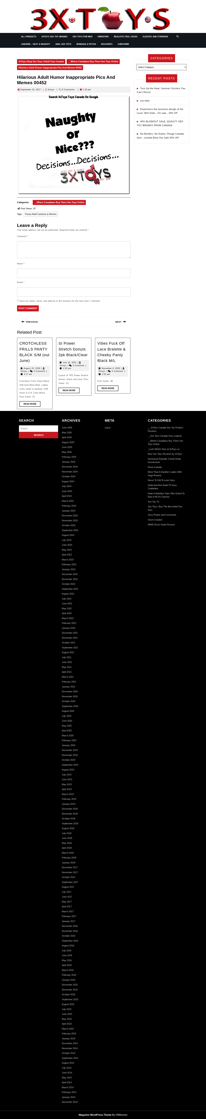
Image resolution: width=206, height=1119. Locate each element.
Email (20, 282)
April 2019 (67, 789)
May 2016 (67, 960)
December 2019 (70, 750)
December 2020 (70, 691)
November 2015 (70, 989)
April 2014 (67, 1082)
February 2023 (69, 564)
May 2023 (67, 550)
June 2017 (67, 896)
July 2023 (66, 540)
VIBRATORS (103, 36)
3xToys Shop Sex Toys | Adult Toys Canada (41, 61)
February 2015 (69, 1033)
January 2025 (68, 462)
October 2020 (68, 701)
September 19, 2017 (30, 89)
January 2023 (68, 569)
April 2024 (67, 496)
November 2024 (70, 471)
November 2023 (70, 520)
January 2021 (68, 686)
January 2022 (68, 628)
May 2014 (67, 1077)
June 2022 (67, 603)
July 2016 (66, 950)
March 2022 (68, 618)
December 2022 (70, 574)
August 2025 (68, 442)
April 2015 (67, 1023)
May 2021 (67, 667)
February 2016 (69, 975)
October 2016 (68, 936)
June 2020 (67, 720)
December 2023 (70, 515)
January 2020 (68, 745)
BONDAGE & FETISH (86, 44)
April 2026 (67, 437)
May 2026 (67, 432)
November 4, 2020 (111, 368)
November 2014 (70, 1048)
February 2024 (69, 505)
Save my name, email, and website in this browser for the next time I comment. (60, 301)
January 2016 (68, 980)
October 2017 (68, 877)
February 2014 (69, 1092)
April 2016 (67, 965)
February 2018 (69, 857)
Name (20, 264)
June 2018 (67, 838)
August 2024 (68, 481)
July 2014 (66, 1068)
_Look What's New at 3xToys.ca (163, 449)
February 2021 (69, 681)
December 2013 (70, 1102)
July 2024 (66, 486)
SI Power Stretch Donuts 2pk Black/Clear (73, 349)
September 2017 (70, 882)
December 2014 (70, 1043)
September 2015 (70, 999)
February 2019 (69, 799)
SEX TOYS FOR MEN (82, 36)
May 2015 (67, 1019)
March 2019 (68, 794)
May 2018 (67, 843)
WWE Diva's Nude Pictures (161, 524)
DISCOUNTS (107, 44)
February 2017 (69, 916)
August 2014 (68, 1063)
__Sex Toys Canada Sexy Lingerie (165, 436)
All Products (28, 36)
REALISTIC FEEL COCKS (126, 36)
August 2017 (68, 887)
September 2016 (70, 940)
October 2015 (68, 994)
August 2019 (68, 769)
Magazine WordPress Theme (95, 1115)
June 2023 (67, 545)
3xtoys (51, 89)
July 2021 (66, 657)
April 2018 (67, 848)
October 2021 (68, 642)
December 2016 (70, 926)
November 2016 (70, 931)
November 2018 (70, 813)
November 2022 (70, 579)
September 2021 (70, 647)
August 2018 (68, 828)
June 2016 (67, 955)
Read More (32, 405)
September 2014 (70, 1058)
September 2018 (70, 823)
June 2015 (67, 1014)
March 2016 (68, 970)
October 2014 (68, 1053)
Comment (22, 236)
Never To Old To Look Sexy (161, 480)
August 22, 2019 (32, 368)
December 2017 (70, 867)
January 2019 (68, 804)
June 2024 (67, 491)
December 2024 (70, 466)
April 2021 (67, 672)
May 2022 (67, 608)
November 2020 (70, 696)
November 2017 (70, 872)
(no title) (145, 100)
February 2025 (69, 457)
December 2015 (70, 984)
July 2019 (66, 774)
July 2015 (66, 1009)
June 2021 (67, 662)
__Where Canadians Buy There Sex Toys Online (93, 61)
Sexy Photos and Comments (162, 514)
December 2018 (70, 808)
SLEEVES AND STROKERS (155, 36)
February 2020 (69, 740)
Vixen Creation (155, 519)
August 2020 (68, 711)
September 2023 (70, 530)
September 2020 (70, 706)
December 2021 (70, 633)
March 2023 (68, 559)
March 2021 (68, 677)
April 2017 (67, 906)
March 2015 (68, 1028)
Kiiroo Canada (155, 467)
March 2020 (68, 735)
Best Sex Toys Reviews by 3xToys (165, 454)
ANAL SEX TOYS (63, 44)
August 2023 (68, 535)
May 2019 (67, 784)
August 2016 (68, 945)
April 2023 (67, 554)
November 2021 (70, 637)
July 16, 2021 (69, 362)
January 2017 (68, 921)
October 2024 (68, 476)
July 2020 (66, 716)
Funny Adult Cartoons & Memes (41, 214)
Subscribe (123, 44)
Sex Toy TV (153, 501)
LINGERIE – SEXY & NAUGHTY (35, 44)
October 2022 (68, 584)
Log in (108, 427)
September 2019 (70, 765)
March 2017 (68, 911)
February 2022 (69, 623)
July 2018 (66, 833)
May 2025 (67, 452)
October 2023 (68, 525)
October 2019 (68, 760)
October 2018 (68, 818)
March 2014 (68, 1087)
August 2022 (68, 593)
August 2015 (68, 1004)
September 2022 (70, 589)
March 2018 (68, 853)
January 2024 (68, 510)
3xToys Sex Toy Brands (54, 36)
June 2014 (67, 1072)
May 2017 (67, 901)
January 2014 (68, 1097)
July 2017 (66, 892)
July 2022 (66, 598)
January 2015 (68, 1038)
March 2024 (68, 501)
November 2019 (70, 755)
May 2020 (67, 725)
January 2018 (68, 862)
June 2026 (67, 427)
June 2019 (67, 779)
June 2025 (67, 447)
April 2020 (67, 730)
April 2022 (67, 613)
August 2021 (68, 652)
